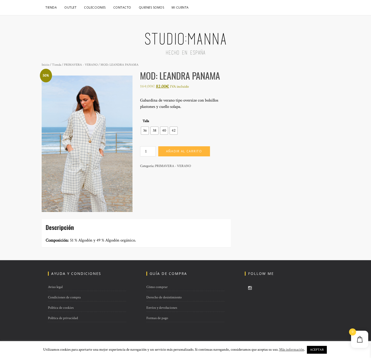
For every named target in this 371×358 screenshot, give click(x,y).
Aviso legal (55, 287)
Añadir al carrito (184, 151)
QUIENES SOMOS (151, 7)
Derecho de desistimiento (164, 297)
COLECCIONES (95, 7)
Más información (291, 349)
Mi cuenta (180, 7)
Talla (146, 121)
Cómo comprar (157, 287)
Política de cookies (61, 307)
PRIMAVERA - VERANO (81, 65)
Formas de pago (157, 318)
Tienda (51, 7)
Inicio (45, 65)
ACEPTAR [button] (317, 350)
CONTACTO (122, 7)
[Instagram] (250, 288)
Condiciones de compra (64, 297)
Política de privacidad (63, 318)
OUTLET (70, 7)
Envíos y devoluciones (161, 307)
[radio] (145, 130)
